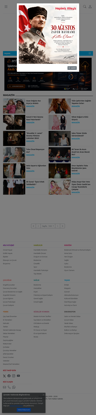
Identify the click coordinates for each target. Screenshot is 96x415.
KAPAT (73, 68)
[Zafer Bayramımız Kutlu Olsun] (48, 34)
